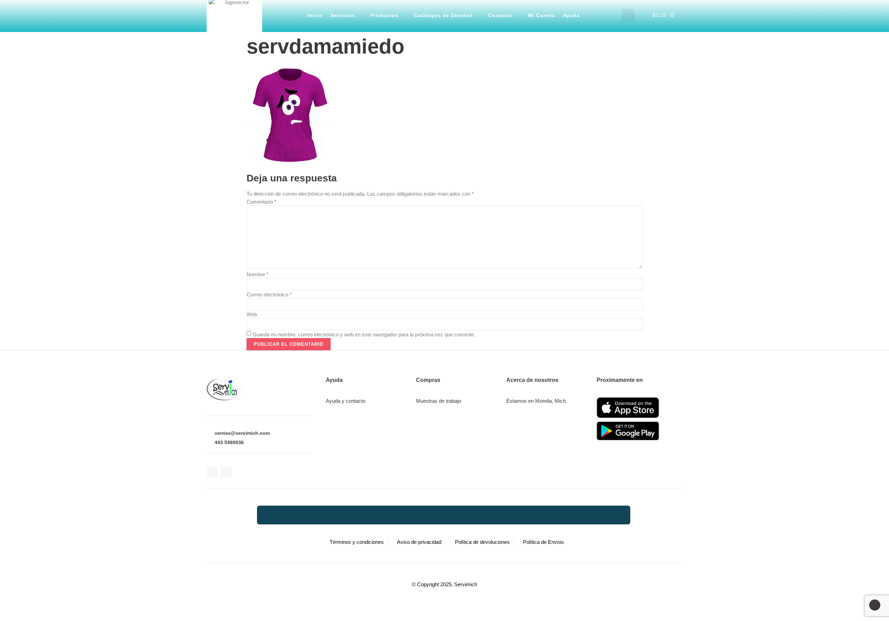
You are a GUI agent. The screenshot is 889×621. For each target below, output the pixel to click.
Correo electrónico (269, 294)
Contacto (500, 15)
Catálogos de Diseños (443, 15)
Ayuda (571, 15)
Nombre (257, 274)
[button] (628, 15)
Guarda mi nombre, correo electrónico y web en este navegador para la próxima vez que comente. (363, 334)
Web (252, 314)
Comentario (261, 202)
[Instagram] (226, 472)
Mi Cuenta (541, 15)
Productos (384, 15)
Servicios (342, 15)
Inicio (315, 15)
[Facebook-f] (212, 472)
